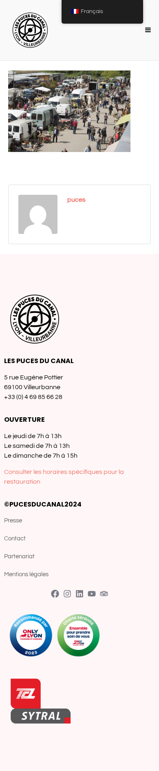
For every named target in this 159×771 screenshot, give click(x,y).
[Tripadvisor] (104, 594)
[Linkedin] (79, 594)
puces (76, 199)
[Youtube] (92, 594)
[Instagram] (67, 594)
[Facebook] (55, 594)
